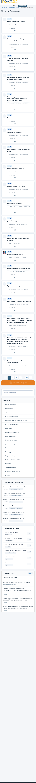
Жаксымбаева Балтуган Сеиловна (18, 346)
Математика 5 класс (14, 118)
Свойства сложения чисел (16, 168)
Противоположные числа (16, 21)
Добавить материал (20, 382)
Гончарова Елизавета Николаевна (18, 25)
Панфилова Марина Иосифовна (17, 224)
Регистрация (22, 5)
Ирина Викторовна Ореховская (17, 325)
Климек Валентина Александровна (18, 289)
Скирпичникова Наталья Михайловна (19, 366)
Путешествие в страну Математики (19, 286)
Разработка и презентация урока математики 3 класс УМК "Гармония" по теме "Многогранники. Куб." (19, 320)
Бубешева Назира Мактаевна (17, 271)
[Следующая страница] (30, 378)
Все (30, 573)
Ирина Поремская (14, 257)
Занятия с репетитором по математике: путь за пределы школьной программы (17, 98)
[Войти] (10, 5)
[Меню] (33, 1)
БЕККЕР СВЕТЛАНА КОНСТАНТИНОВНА (20, 206)
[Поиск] (6, 5)
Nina (10, 243)
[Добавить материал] (3, 5)
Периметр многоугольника (16, 186)
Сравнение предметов (14, 132)
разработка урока (13, 221)
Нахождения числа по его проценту (19, 268)
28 (27, 378)
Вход (14, 5)
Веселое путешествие (14, 203)
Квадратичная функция (15, 254)
